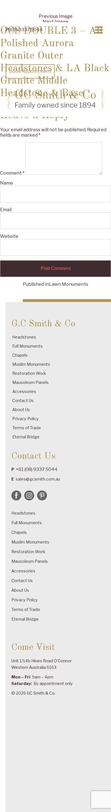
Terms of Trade (26, 427)
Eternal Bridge (26, 436)
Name (6, 183)
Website (9, 236)
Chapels (20, 355)
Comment (12, 173)
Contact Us (23, 400)
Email (6, 209)
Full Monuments (27, 346)
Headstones (24, 337)
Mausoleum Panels (30, 382)
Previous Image (56, 16)
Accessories (24, 391)
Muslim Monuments (31, 364)
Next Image (55, 21)
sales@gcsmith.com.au (38, 479)
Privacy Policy (25, 418)
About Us (21, 409)
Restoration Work (29, 373)
